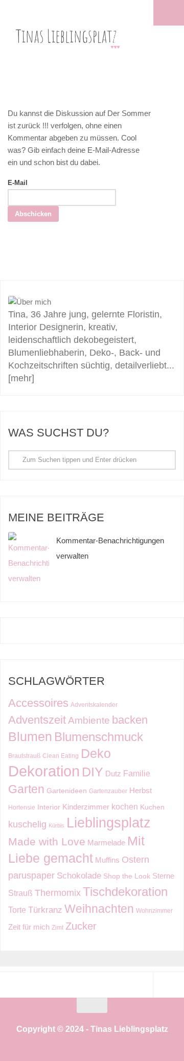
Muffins (107, 860)
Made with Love (46, 841)
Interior (48, 807)
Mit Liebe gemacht (76, 849)
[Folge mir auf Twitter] (132, 263)
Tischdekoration (125, 891)
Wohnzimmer (154, 910)
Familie (136, 773)
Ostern (135, 859)
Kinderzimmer (85, 806)
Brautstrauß (24, 755)
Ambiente (89, 720)
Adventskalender (94, 704)
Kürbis (56, 825)
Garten (26, 789)
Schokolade (79, 876)
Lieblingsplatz (108, 823)
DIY (92, 772)
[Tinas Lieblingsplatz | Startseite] (73, 35)
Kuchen (152, 807)
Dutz (113, 774)
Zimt (57, 927)
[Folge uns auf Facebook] (83, 263)
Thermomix (58, 893)
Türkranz (45, 910)
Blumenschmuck (98, 737)
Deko (96, 753)
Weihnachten (99, 908)
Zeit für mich (29, 926)
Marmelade (106, 842)
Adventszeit (37, 719)
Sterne (163, 876)
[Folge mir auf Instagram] (59, 263)
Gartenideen (67, 791)
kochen (124, 806)
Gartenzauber (108, 791)
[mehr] (21, 378)
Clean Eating (60, 755)
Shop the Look (126, 876)
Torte (17, 909)
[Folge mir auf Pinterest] (108, 263)
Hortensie (21, 807)
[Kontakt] (157, 263)
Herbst (140, 791)
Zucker (81, 926)
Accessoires (38, 703)
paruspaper (31, 875)
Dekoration (44, 771)
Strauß (20, 892)
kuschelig (27, 824)
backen (130, 719)
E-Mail (18, 183)
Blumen (30, 736)
